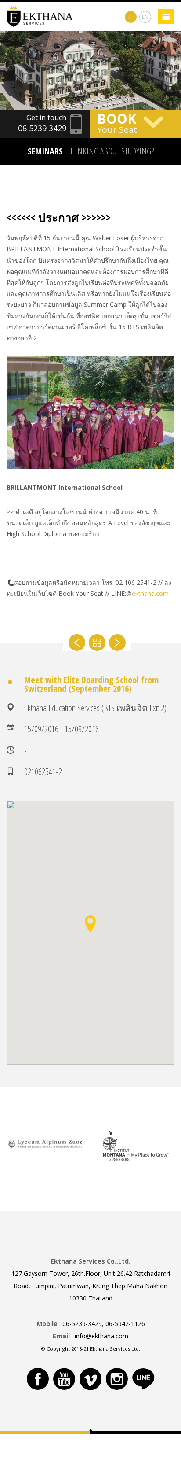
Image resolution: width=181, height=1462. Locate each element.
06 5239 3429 (42, 128)
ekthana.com (150, 593)
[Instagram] (117, 1379)
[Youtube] (64, 1379)
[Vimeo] (90, 1379)
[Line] (143, 1379)
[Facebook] (38, 1379)
